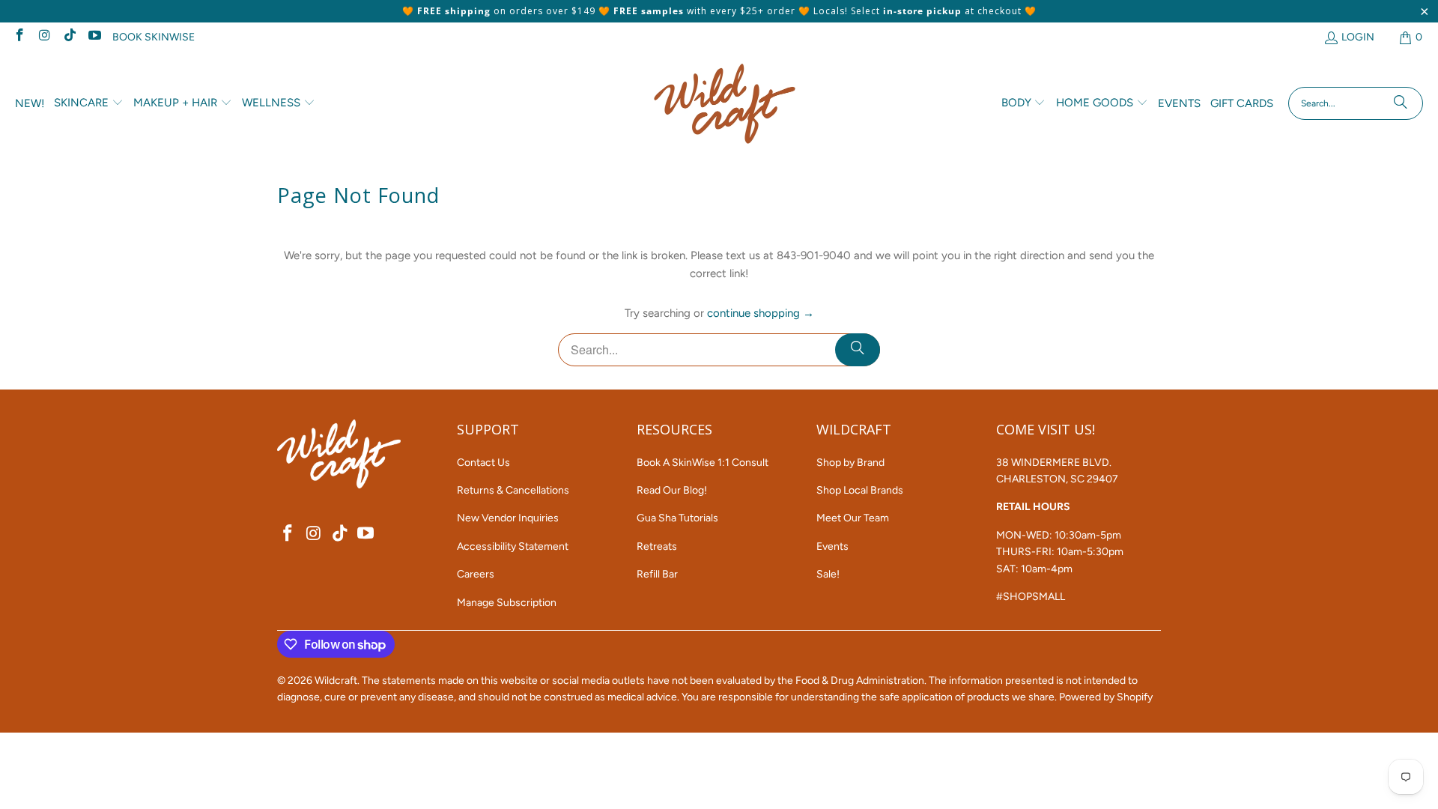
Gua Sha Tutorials (677, 518)
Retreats (657, 546)
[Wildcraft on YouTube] (94, 37)
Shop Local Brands (859, 490)
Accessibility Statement (512, 546)
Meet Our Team (852, 518)
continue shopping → (760, 313)
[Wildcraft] (724, 104)
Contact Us (483, 462)
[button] (89, 103)
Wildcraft (336, 680)
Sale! (828, 574)
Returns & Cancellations (513, 490)
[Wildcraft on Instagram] (44, 37)
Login (1357, 37)
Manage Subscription (506, 602)
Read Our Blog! (672, 490)
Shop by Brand (850, 462)
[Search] (1400, 103)
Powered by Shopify (1106, 697)
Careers (475, 574)
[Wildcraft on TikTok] (68, 37)
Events (832, 546)
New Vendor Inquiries (508, 518)
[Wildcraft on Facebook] (18, 37)
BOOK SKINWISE (153, 37)
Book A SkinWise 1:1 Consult (702, 462)
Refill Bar (657, 574)
